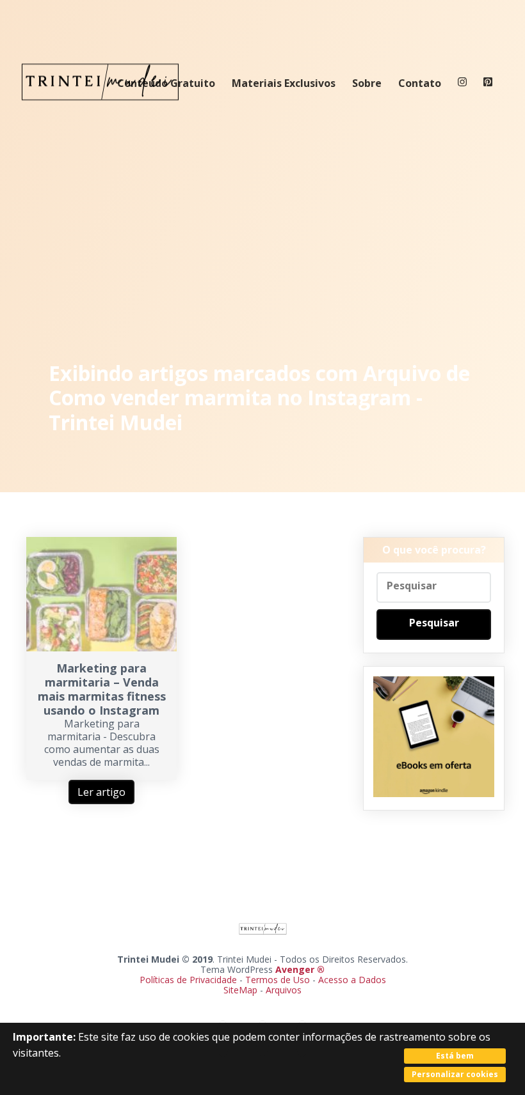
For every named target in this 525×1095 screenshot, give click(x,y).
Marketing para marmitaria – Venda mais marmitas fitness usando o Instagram (102, 689)
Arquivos (284, 990)
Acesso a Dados (352, 980)
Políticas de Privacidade (188, 980)
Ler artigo (101, 792)
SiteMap (241, 990)
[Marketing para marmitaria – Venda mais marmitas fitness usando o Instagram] (101, 648)
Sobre (367, 83)
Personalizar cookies (455, 1074)
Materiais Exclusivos (283, 83)
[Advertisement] (263, 236)
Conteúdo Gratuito (166, 83)
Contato (419, 83)
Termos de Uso (277, 980)
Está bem (455, 1055)
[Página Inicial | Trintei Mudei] (100, 110)
